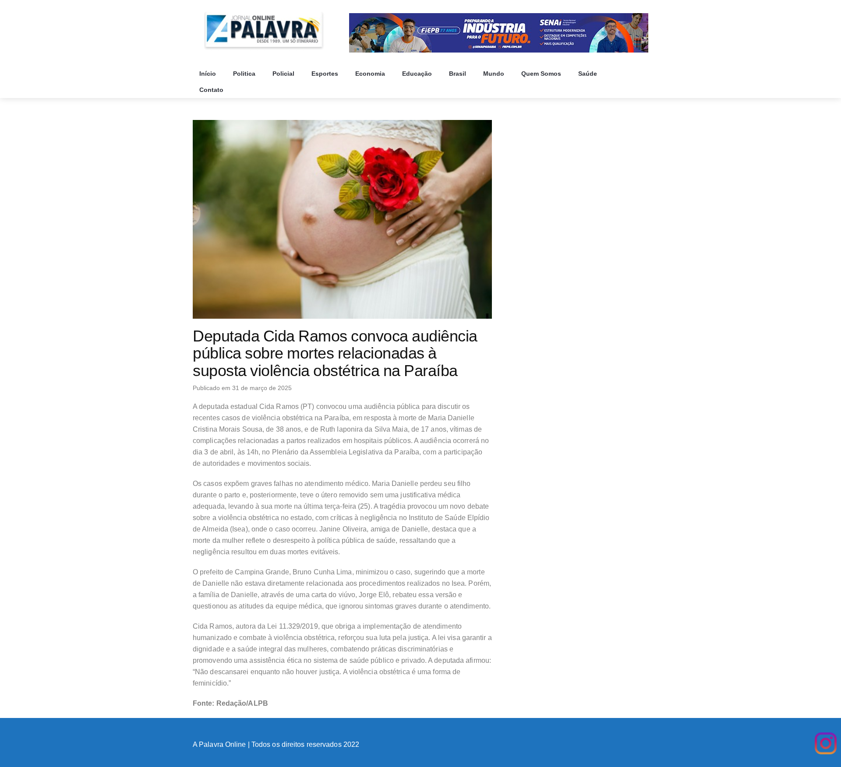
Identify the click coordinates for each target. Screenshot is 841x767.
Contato (212, 89)
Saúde (588, 73)
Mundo (494, 73)
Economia (371, 73)
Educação (418, 73)
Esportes (325, 73)
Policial (284, 73)
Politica (245, 73)
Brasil (458, 73)
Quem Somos (542, 73)
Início (208, 73)
